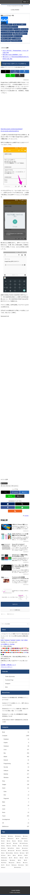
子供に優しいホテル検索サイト (19, 24)
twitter (2, 640)
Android (3, 485)
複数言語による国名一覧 (6, 38)
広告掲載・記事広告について (8, 664)
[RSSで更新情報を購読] (15, 511)
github (26, 640)
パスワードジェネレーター (6, 33)
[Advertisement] (15, 110)
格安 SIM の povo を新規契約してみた (12, 54)
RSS (6, 687)
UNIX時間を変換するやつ (17, 40)
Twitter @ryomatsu (10, 676)
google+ (18, 640)
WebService (4, 483)
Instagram (7, 640)
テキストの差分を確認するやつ (21, 31)
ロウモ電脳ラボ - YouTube (7, 644)
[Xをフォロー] (22, 503)
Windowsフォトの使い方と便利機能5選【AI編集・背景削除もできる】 (15, 715)
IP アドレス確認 (17, 29)
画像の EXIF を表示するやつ (6, 36)
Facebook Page (9, 680)
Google (9, 485)
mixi (22, 640)
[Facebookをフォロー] (8, 507)
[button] (19, 75)
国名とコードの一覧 (18, 36)
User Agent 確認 (24, 29)
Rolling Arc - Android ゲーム (6, 29)
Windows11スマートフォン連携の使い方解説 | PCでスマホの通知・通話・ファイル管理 (15, 709)
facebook (13, 640)
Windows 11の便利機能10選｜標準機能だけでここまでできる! (15, 698)
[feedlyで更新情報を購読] (22, 507)
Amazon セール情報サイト (6, 24)
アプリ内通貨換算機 (16, 38)
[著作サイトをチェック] (8, 503)
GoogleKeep (15, 485)
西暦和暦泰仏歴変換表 (5, 40)
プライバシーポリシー (6, 667)
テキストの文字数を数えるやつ (7, 31)
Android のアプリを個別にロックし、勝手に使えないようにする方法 (15, 704)
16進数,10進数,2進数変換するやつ (20, 33)
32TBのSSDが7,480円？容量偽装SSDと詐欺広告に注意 (15, 720)
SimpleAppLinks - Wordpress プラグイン (9, 26)
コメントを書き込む (15, 610)
